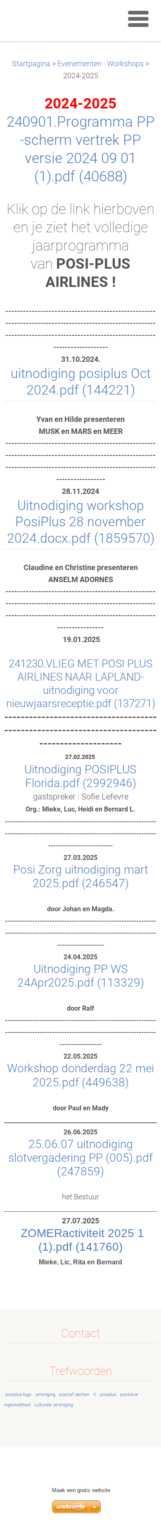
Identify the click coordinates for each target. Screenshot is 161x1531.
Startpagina (31, 64)
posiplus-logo (18, 1394)
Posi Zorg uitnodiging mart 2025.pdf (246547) (80, 876)
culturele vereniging (53, 1405)
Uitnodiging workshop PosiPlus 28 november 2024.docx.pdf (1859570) (80, 522)
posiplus (108, 1394)
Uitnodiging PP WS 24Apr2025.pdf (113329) (80, 975)
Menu (138, 18)
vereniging (45, 1394)
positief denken (74, 1394)
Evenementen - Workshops (100, 64)
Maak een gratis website (81, 1490)
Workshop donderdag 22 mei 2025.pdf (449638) (80, 1075)
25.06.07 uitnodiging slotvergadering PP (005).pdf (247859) (80, 1157)
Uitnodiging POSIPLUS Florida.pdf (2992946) (80, 776)
